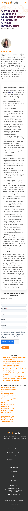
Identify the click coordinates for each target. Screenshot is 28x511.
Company (10, 456)
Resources (10, 459)
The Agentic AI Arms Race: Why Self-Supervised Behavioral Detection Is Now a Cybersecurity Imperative (14, 378)
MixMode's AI (10, 452)
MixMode (10, 92)
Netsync (14, 138)
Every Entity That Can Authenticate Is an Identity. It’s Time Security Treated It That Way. (14, 372)
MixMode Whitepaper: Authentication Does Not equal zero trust (8, 395)
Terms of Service (14, 508)
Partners (18, 452)
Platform (10, 448)
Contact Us (18, 456)
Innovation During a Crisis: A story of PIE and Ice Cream (9, 400)
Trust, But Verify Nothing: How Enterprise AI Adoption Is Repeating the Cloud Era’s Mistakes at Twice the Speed (14, 367)
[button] (25, 2)
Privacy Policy (14, 504)
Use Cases (18, 448)
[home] (10, 2)
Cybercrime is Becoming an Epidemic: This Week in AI (9, 389)
